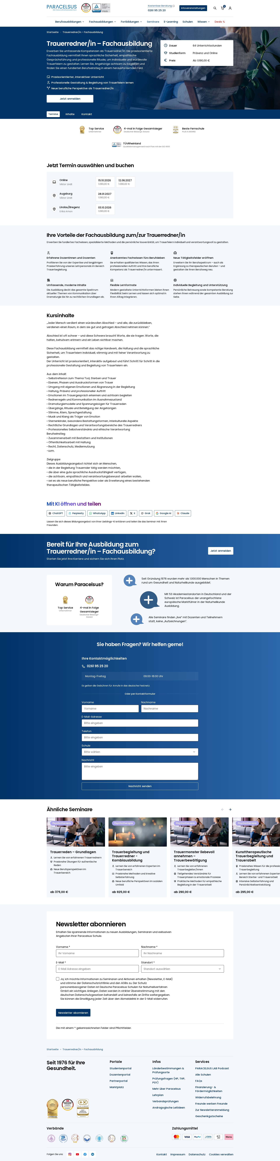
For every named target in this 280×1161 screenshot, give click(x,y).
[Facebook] (85, 1154)
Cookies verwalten (221, 1154)
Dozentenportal (120, 1074)
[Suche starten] (215, 8)
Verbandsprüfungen (165, 1101)
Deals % (220, 21)
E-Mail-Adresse (92, 717)
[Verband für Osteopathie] (87, 1138)
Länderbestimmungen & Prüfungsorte (168, 1070)
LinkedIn (119, 513)
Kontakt (87, 114)
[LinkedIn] (92, 1154)
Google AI (165, 513)
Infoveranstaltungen (193, 8)
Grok (147, 513)
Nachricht (88, 760)
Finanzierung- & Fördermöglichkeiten (208, 1089)
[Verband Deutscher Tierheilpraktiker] (75, 1138)
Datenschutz (197, 1154)
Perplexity (78, 513)
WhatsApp (99, 513)
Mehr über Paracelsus (166, 1089)
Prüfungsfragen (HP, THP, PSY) (168, 1080)
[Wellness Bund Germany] (99, 1138)
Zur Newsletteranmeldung (212, 1110)
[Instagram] (70, 1154)
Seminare (153, 21)
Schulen (188, 21)
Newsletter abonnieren (73, 1013)
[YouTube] (77, 1154)
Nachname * (149, 947)
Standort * (148, 962)
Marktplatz (117, 1087)
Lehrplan (157, 1095)
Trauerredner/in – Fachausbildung (83, 32)
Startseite (52, 32)
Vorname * (63, 947)
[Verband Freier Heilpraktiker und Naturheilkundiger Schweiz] (124, 1138)
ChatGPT (57, 513)
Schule (86, 745)
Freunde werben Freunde (211, 1103)
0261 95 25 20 (157, 10)
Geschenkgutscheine (209, 1116)
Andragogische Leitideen (168, 1107)
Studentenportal (120, 1068)
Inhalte (70, 114)
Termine (53, 114)
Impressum (177, 1154)
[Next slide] (230, 809)
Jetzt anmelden (70, 98)
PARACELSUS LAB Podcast (212, 1068)
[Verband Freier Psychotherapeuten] (51, 1138)
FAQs (198, 1081)
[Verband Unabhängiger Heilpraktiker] (63, 1138)
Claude (185, 513)
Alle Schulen (203, 1074)
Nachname (148, 702)
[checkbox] (57, 978)
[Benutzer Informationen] (230, 8)
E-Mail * (61, 962)
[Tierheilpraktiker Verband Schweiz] (111, 1138)
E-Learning (171, 21)
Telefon (86, 731)
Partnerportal (118, 1081)
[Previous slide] (222, 809)
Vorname (88, 702)
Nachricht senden (140, 786)
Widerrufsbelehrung (208, 1097)
